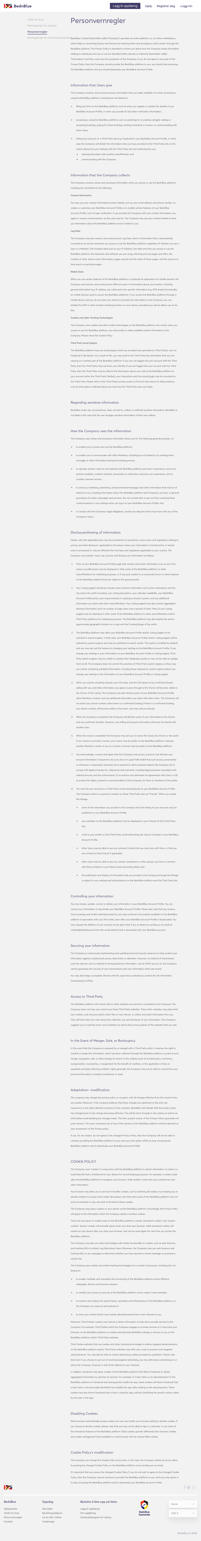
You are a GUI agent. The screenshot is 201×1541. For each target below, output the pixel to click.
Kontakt (8, 1521)
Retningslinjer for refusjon (42, 25)
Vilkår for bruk (35, 19)
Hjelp (148, 6)
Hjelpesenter (10, 1508)
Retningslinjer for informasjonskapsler (49, 37)
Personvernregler (37, 31)
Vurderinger (48, 1521)
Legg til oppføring (90, 1508)
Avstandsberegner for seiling (95, 1517)
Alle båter (47, 1508)
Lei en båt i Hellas (52, 1517)
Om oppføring (88, 1513)
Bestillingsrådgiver (52, 1513)
